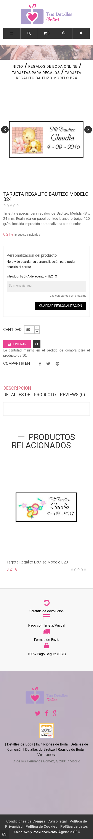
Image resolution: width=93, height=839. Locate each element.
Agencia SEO (69, 832)
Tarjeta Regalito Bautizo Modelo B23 (37, 562)
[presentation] (5, 129)
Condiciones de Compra (25, 821)
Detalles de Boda (20, 744)
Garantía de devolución (46, 611)
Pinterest (57, 364)
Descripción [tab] (17, 388)
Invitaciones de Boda (52, 744)
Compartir (40, 364)
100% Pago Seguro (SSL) (46, 654)
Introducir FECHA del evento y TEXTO (32, 276)
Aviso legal (57, 821)
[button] (81, 33)
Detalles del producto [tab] (29, 394)
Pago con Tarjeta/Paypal (46, 625)
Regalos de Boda (71, 749)
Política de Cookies (41, 826)
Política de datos (74, 826)
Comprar (18, 344)
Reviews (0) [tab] (72, 394)
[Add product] (36, 344)
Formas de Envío (46, 640)
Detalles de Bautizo (40, 749)
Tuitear (48, 364)
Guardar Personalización (60, 306)
